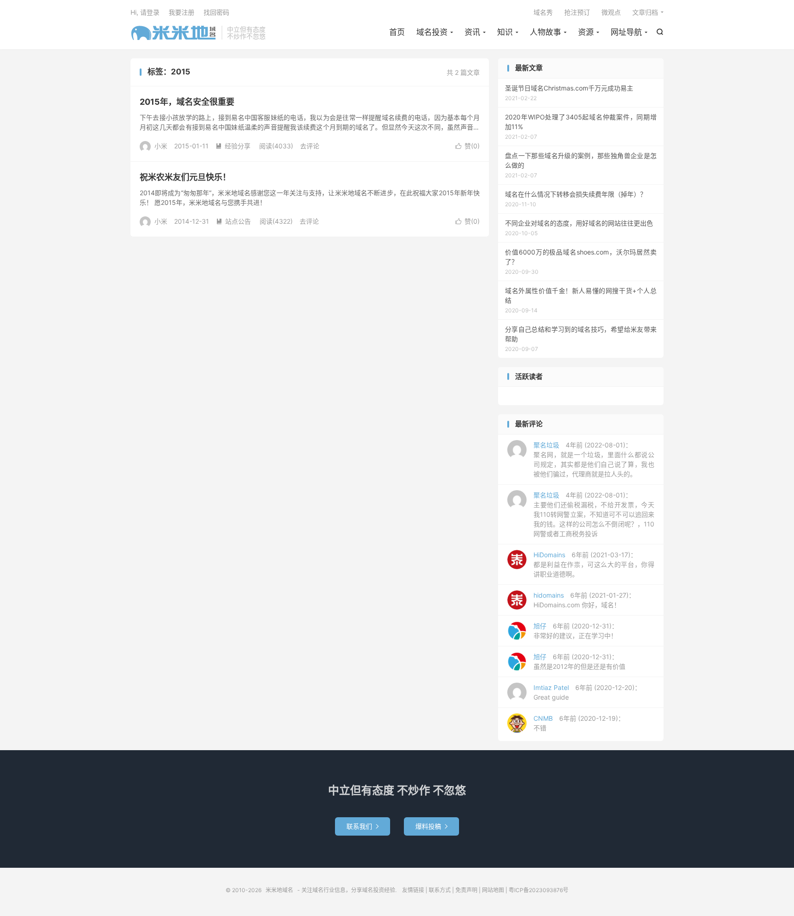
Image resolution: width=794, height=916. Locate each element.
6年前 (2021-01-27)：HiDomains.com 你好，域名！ (584, 600)
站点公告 (233, 221)
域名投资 (432, 32)
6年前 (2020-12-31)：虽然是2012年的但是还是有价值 (579, 661)
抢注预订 (577, 12)
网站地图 (493, 890)
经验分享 (233, 146)
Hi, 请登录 (144, 12)
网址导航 (626, 32)
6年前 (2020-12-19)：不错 (578, 723)
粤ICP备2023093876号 (538, 890)
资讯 (472, 32)
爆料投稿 (431, 826)
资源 (586, 32)
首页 (397, 32)
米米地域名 (173, 32)
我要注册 (181, 12)
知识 (505, 32)
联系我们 (362, 826)
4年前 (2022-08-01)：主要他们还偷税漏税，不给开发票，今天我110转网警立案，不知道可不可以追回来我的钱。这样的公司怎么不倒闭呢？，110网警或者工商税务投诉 (593, 514)
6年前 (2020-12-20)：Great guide (587, 692)
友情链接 (413, 890)
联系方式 (440, 890)
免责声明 (466, 890)
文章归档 (645, 12)
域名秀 (543, 12)
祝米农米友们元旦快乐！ (185, 177)
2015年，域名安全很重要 (187, 102)
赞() (467, 146)
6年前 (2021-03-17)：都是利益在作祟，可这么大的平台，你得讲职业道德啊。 (593, 564)
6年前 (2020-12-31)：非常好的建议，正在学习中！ (575, 630)
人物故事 (545, 32)
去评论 (309, 146)
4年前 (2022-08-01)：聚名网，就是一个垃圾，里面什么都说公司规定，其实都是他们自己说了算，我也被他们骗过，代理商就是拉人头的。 (593, 459)
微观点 (611, 12)
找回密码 (216, 12)
